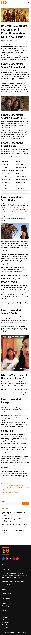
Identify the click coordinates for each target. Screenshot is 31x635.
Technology (5, 606)
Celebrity (4, 603)
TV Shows (5, 596)
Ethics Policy (6, 622)
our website (7, 479)
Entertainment (7, 483)
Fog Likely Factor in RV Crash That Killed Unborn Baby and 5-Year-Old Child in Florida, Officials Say (14, 531)
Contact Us (5, 617)
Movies (4, 601)
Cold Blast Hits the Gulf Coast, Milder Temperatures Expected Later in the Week (13, 519)
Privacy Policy (6, 620)
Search (4, 501)
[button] (25, 2)
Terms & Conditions (8, 625)
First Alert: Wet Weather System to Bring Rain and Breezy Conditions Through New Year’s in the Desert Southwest (15, 512)
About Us (5, 615)
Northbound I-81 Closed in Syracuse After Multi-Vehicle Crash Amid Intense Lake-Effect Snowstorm (15, 525)
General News (6, 598)
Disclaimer (5, 627)
